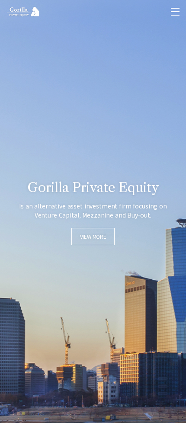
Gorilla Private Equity (23, 11)
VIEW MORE (93, 236)
